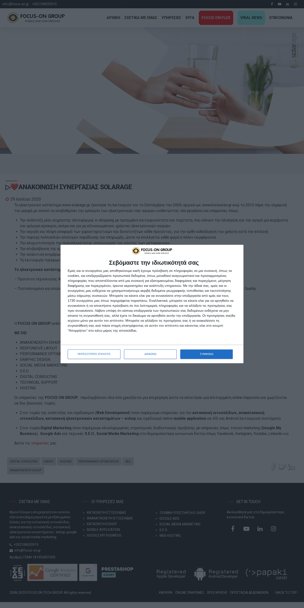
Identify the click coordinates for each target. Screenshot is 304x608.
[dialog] (152, 304)
